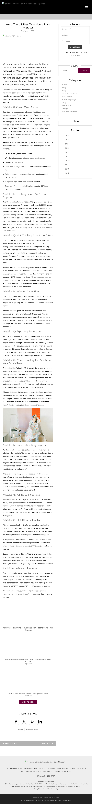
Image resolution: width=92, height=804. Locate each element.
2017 (67, 173)
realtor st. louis (66, 106)
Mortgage (65, 109)
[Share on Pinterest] (32, 722)
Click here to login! (75, 55)
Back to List (28, 702)
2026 (67, 135)
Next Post (47, 743)
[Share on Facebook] (16, 722)
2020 (67, 160)
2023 (67, 148)
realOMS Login (66, 800)
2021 (67, 156)
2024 (67, 144)
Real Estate (65, 85)
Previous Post (11, 743)
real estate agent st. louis (69, 94)
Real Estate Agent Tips (69, 100)
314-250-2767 (49, 776)
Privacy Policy (37, 789)
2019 (67, 165)
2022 (67, 152)
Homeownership (32, 729)
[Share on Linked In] (40, 722)
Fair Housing (54, 789)
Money (64, 103)
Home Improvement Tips (69, 112)
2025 (67, 139)
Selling (64, 88)
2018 (67, 169)
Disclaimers (58, 800)
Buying (22, 729)
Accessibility (46, 789)
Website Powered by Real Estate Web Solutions (46, 797)
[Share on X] (24, 722)
